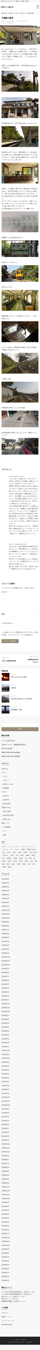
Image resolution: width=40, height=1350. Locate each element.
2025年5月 (5, 937)
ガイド (4, 772)
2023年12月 (6, 1004)
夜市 (3, 858)
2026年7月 (5, 883)
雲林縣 (4, 867)
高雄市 (9, 867)
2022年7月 (5, 1070)
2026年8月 (5, 879)
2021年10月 (6, 1105)
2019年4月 (5, 1222)
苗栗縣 (24, 864)
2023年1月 (5, 1046)
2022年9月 (5, 1062)
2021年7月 (5, 1117)
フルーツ (17, 849)
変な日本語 (6, 803)
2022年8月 (5, 1066)
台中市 (8, 852)
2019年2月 (5, 1230)
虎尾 (29, 864)
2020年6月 (5, 1167)
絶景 (8, 864)
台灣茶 (12, 855)
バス (4, 831)
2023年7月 (5, 1023)
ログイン (5, 1313)
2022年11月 (6, 1054)
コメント (5, 592)
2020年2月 (5, 1183)
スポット (6, 780)
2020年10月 (6, 1152)
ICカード (4, 846)
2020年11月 (6, 1148)
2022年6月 (5, 1074)
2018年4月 (5, 1269)
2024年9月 (5, 968)
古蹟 (3, 852)
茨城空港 (13, 688)
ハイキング (5, 849)
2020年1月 (5, 1187)
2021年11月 (6, 1101)
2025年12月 (6, 910)
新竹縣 (21, 861)
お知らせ (5, 768)
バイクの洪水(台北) (8, 741)
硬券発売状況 (15, 208)
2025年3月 (5, 945)
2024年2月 (5, 996)
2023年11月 (6, 1007)
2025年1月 (5, 953)
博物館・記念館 (31, 849)
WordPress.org (7, 1324)
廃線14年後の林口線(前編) (11, 756)
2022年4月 (5, 1081)
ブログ (17, 21)
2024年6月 (5, 980)
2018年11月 (6, 1241)
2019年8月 (5, 1206)
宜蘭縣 (15, 858)
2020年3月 (5, 1179)
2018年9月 (5, 1249)
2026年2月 (5, 902)
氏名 (3, 614)
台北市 (14, 852)
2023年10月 (6, 1011)
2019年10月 (6, 1198)
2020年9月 (5, 1156)
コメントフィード (8, 1320)
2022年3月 (5, 1085)
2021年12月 (6, 1097)
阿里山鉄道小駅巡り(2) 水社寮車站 (21, 699)
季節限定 (9, 858)
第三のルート (6, 1296)
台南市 (19, 852)
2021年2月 (5, 1136)
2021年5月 (5, 1124)
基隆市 (33, 855)
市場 (26, 858)
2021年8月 (5, 1113)
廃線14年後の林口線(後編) (11, 752)
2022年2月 (5, 1089)
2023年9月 (5, 1015)
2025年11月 (6, 914)
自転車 (13, 864)
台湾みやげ (5, 855)
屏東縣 (21, 858)
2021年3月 (5, 1132)
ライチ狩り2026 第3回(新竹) (11, 1292)
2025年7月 (5, 930)
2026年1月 (5, 906)
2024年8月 (5, 972)
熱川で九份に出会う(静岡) (19, 677)
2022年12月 (6, 1050)
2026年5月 (5, 891)
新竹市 (15, 861)
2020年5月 (5, 1171)
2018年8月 (5, 1253)
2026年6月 (5, 887)
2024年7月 (5, 976)
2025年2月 (5, 949)
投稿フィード (6, 1317)
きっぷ (4, 23)
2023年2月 (5, 1043)
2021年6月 (5, 1120)
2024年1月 (5, 1000)
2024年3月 (5, 992)
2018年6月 (5, 1261)
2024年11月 (6, 961)
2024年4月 (5, 988)
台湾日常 (6, 800)
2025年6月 (5, 933)
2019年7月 (5, 1210)
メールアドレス (7, 623)
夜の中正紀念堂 (7, 748)
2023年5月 (5, 1031)
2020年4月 (5, 1175)
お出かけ (13, 21)
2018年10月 (6, 1245)
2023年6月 (5, 1027)
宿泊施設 (6, 788)
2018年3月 (5, 1272)
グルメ (5, 776)
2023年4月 (5, 1035)
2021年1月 (5, 1140)
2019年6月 (5, 1214)
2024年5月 (5, 984)
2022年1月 (5, 1093)
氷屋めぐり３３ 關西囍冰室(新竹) (14, 744)
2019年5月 (5, 1218)
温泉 (31, 861)
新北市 (11, 23)
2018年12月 (6, 1237)
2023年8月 (5, 1019)
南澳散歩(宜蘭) (7, 1301)
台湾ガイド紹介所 (7, 7)
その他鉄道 (6, 827)
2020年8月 (5, 1159)
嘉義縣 (27, 855)
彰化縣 (4, 861)
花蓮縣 (18, 864)
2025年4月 (5, 941)
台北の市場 (6, 811)
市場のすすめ (6, 807)
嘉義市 (22, 855)
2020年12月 (6, 1144)
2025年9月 (5, 922)
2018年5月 (5, 1265)
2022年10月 (6, 1058)
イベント (17, 846)
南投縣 (23, 849)
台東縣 (25, 852)
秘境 (36, 861)
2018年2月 (5, 1276)
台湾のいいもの (8, 784)
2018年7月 (5, 1257)
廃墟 (30, 858)
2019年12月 (6, 1191)
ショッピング (24, 846)
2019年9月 (5, 1202)
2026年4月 (5, 894)
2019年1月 (5, 1233)
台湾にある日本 (33, 852)
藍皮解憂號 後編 (16, 709)
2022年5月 (5, 1078)
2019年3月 (5, 1226)
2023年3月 (5, 1039)
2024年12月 (6, 957)
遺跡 (34, 864)
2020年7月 (5, 1163)
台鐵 (21, 21)
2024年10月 (6, 965)
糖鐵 (3, 864)
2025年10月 (6, 918)
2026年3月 (5, 898)
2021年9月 (5, 1109)
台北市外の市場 (8, 815)
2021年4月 (5, 1128)
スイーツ (33, 846)
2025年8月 (5, 926)
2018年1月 (5, 1280)
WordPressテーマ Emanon (24, 1342)
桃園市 (26, 861)
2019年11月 (6, 1194)
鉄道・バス (26, 21)
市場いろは (6, 819)
